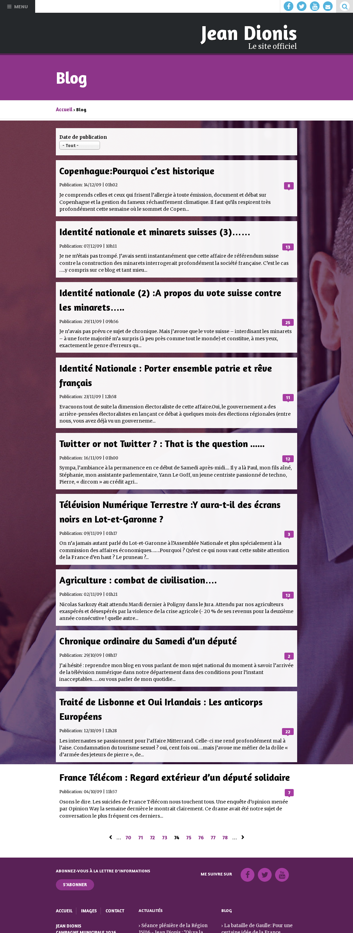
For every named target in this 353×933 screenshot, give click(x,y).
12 (288, 449)
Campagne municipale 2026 (85, 915)
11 (288, 389)
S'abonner (75, 868)
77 (213, 821)
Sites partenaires (75, 928)
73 (164, 821)
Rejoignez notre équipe (83, 921)
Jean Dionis (251, 32)
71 (140, 821)
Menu (21, 6)
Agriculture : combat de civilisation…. (135, 568)
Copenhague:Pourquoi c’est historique (133, 168)
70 (128, 821)
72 (152, 821)
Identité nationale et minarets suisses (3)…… (150, 228)
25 (287, 316)
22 (287, 716)
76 (201, 821)
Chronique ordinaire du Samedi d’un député (145, 628)
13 (288, 243)
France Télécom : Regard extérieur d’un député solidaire (170, 761)
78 (225, 821)
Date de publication (83, 136)
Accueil (64, 108)
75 (188, 821)
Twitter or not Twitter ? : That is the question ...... (158, 435)
